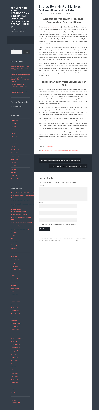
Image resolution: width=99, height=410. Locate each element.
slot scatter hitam (15, 344)
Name (41, 202)
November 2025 (15, 149)
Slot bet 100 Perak (15, 402)
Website (41, 217)
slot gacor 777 (14, 278)
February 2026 (15, 139)
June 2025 (13, 166)
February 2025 (15, 179)
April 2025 (13, 172)
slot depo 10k (14, 263)
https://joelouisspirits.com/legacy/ (20, 214)
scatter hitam (14, 294)
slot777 (13, 272)
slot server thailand (16, 323)
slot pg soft (14, 241)
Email (41, 210)
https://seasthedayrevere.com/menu (20, 200)
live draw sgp (14, 245)
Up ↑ (82, 240)
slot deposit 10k (15, 351)
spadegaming (14, 357)
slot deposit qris (15, 310)
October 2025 (14, 152)
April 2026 (13, 133)
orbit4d (13, 238)
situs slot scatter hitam (59, 150)
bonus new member (16, 338)
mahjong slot (14, 341)
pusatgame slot (15, 288)
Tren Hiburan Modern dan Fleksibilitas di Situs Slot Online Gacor (19, 86)
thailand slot (14, 320)
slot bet (13, 389)
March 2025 (14, 175)
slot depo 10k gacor (16, 269)
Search (13, 49)
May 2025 (13, 169)
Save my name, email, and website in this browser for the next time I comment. (58, 224)
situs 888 (13, 400)
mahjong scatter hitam (47, 150)
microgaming (14, 360)
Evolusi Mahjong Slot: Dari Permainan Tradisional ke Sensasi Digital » (68, 166)
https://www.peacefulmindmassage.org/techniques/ (24, 222)
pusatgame (14, 256)
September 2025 (15, 156)
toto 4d (13, 392)
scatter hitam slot (15, 298)
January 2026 (14, 143)
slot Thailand (14, 266)
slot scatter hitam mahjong (72, 150)
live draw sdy (14, 248)
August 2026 (14, 120)
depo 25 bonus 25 (15, 313)
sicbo (12, 370)
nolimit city (14, 354)
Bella (52, 13)
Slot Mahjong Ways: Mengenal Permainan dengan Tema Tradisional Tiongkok (20, 79)
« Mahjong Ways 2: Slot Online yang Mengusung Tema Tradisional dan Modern (60, 160)
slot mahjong (14, 232)
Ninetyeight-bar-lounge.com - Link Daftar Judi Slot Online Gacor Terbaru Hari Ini (20, 17)
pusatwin (13, 285)
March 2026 (14, 136)
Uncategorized (49, 146)
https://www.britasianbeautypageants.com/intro (23, 192)
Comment (42, 185)
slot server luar (15, 329)
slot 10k (13, 235)
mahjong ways (14, 307)
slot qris (13, 291)
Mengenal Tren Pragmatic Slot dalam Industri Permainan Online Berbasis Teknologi (20, 68)
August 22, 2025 (44, 13)
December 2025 (15, 146)
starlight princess (15, 301)
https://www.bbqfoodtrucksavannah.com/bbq (22, 226)
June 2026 (13, 126)
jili (11, 363)
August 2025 (14, 159)
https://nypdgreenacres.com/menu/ (20, 229)
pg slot (12, 317)
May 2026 (13, 130)
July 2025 (13, 162)
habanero (13, 366)
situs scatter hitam (16, 259)
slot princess (14, 304)
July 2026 (13, 123)
